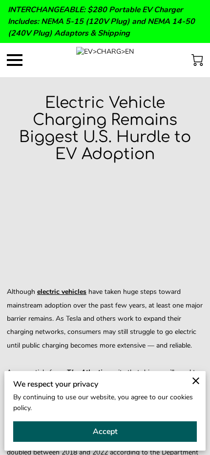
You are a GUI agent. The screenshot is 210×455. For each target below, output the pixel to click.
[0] (197, 60)
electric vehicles (61, 291)
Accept (105, 431)
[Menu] (14, 60)
